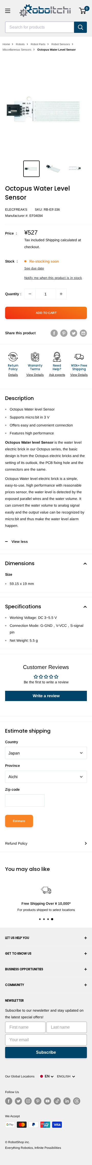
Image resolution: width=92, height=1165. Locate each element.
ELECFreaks (16, 209)
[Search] (80, 27)
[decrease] (30, 293)
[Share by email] (83, 333)
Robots (20, 44)
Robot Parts (38, 44)
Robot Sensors (60, 44)
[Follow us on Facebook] (8, 1101)
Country (11, 742)
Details (13, 375)
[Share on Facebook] (54, 333)
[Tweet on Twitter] (73, 333)
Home (6, 44)
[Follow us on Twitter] (18, 1101)
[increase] (61, 293)
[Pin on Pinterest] (63, 333)
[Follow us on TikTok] (57, 1101)
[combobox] (39, 27)
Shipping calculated (61, 240)
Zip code (12, 789)
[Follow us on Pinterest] (37, 1101)
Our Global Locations (19, 1076)
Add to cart (46, 313)
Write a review (46, 696)
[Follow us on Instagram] (28, 1101)
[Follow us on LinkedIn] (67, 1101)
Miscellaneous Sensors (17, 49)
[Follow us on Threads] (76, 1101)
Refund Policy (16, 843)
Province (12, 765)
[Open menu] (7, 11)
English (64, 1076)
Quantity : (13, 294)
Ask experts (57, 375)
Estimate (19, 821)
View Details (35, 375)
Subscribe (46, 1052)
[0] (82, 11)
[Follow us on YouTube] (47, 1101)
